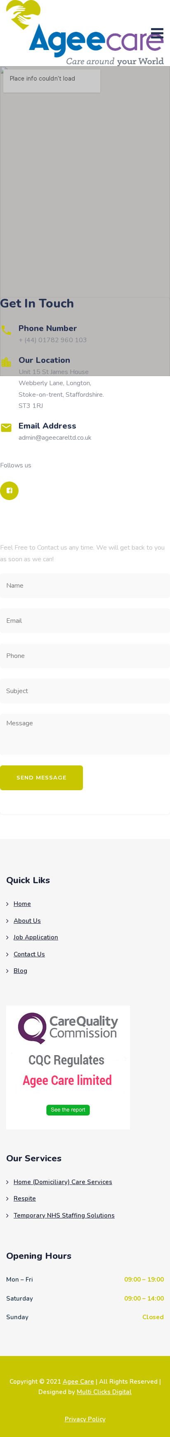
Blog (20, 971)
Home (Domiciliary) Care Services (63, 1182)
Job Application (36, 937)
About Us (27, 921)
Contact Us (29, 954)
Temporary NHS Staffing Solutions (64, 1215)
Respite (25, 1198)
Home (22, 904)
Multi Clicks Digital (104, 1392)
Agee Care (78, 1381)
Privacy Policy (85, 1419)
